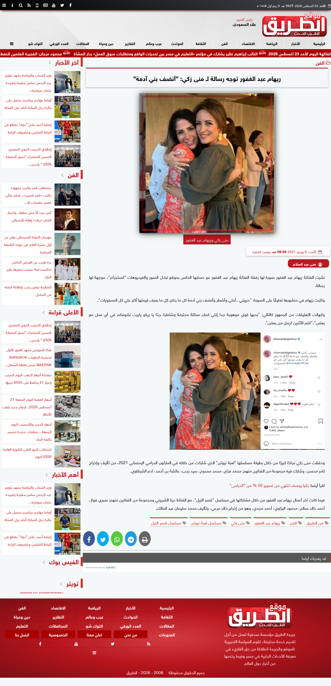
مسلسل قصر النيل (166, 522)
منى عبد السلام (304, 263)
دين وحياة (106, 43)
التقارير (130, 43)
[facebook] (70, 5)
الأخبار (295, 43)
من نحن (130, 634)
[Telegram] (131, 538)
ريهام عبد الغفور (267, 522)
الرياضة (271, 43)
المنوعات (167, 634)
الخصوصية (58, 634)
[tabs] (4, 5)
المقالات (82, 43)
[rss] (29, 5)
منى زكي (238, 522)
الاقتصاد (248, 43)
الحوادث (177, 43)
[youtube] (54, 5)
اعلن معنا (94, 634)
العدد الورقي (59, 43)
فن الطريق (315, 522)
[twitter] (62, 5)
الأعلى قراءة (64, 311)
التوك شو (35, 43)
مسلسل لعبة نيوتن (206, 522)
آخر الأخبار (67, 61)
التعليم (22, 625)
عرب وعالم (154, 43)
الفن (224, 43)
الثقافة (201, 43)
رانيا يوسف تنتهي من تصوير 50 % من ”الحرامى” (269, 484)
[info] (12, 5)
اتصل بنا (22, 634)
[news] (45, 5)
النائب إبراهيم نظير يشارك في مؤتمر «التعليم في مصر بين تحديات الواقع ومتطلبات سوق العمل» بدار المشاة (188, 53)
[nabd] (37, 5)
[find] (21, 5)
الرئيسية (319, 43)
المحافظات (58, 625)
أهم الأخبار (65, 473)
